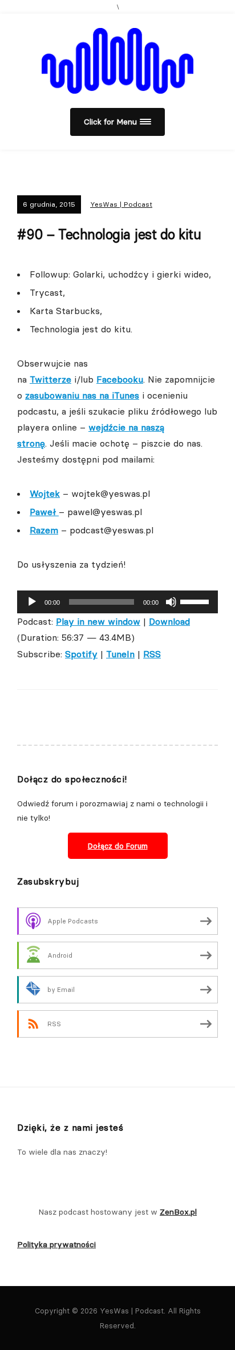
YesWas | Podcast (121, 204)
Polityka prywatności (56, 1244)
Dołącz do (118, 845)
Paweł (44, 511)
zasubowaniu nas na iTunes (82, 395)
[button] (117, 122)
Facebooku (119, 379)
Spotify (81, 654)
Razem (44, 530)
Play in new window (98, 621)
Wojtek (45, 493)
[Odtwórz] (32, 602)
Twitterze (50, 379)
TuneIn (120, 654)
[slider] (196, 600)
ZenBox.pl (178, 1212)
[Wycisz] (171, 602)
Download (169, 621)
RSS (152, 654)
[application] (117, 601)
